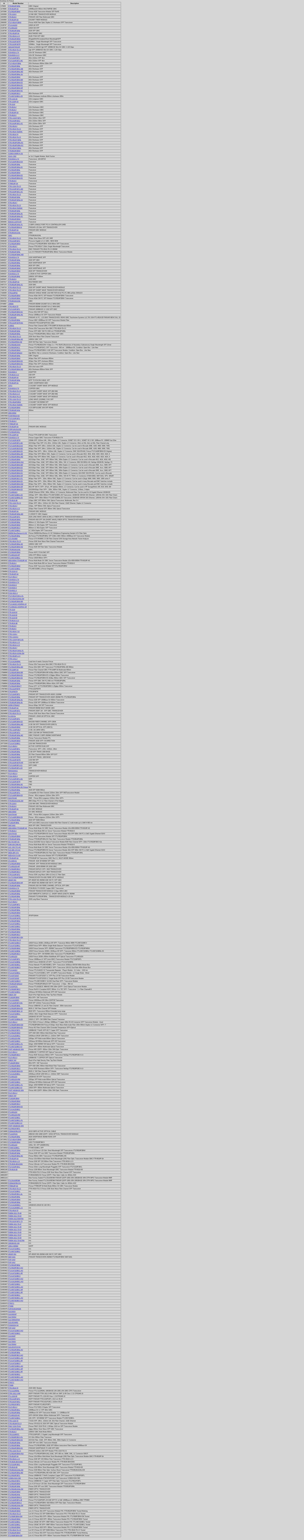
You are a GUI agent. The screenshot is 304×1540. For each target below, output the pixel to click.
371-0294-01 (12, 861)
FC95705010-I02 (14, 416)
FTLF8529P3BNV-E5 (15, 489)
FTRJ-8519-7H (13, 134)
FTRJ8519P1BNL (14, 31)
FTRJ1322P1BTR (14, 42)
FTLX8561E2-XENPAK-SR (17, 607)
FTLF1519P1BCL (14, 1167)
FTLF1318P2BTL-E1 (15, 765)
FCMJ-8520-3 (13, 776)
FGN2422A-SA (13, 1325)
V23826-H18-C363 (14, 1478)
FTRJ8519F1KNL (14, 410)
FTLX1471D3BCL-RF (15, 1273)
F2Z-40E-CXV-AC (14, 850)
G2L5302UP (12, 1314)
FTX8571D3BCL (13, 1148)
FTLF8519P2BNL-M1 (15, 784)
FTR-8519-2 (12, 107)
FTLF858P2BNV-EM (15, 1516)
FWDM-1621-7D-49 (14, 1227)
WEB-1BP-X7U (13, 853)
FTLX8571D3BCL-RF (15, 1292)
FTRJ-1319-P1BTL (14, 118)
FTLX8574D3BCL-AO (15, 1298)
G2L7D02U (12, 1342)
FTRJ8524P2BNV (14, 39)
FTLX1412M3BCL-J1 (15, 1208)
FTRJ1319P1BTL (14, 241)
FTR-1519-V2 (12, 571)
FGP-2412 (11, 1262)
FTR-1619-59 (12, 618)
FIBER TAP (12, 995)
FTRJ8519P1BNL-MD (15, 514)
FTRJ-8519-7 (12, 203)
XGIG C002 (12, 156)
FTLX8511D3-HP (14, 555)
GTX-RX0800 (12, 539)
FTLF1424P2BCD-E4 (15, 162)
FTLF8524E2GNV (14, 345)
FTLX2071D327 (13, 976)
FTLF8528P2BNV (14, 1142)
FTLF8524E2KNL (14, 1494)
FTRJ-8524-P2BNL (14, 148)
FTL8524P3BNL (13, 823)
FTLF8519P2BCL (14, 1410)
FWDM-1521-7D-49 (14, 1213)
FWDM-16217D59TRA (16, 1219)
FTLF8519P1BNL (14, 164)
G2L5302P (12, 1336)
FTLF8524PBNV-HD (15, 342)
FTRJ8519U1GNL (14, 233)
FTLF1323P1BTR (14, 440)
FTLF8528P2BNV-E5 (15, 481)
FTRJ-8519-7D (13, 306)
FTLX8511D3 (12, 28)
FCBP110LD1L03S (14, 429)
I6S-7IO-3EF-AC (14, 842)
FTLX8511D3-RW (14, 1038)
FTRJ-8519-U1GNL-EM (16, 653)
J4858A (11, 304)
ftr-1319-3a (12, 716)
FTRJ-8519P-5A (13, 33)
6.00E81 (11, 326)
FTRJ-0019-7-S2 (14, 631)
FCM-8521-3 (12, 590)
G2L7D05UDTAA (14, 1320)
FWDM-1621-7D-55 (14, 1232)
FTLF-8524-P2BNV (14, 22)
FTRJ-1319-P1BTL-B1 (16, 640)
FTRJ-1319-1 (12, 634)
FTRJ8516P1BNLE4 (15, 353)
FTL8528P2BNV (13, 997)
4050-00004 (12, 413)
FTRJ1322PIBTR (14, 689)
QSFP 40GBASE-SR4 (16, 1049)
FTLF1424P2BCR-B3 (15, 448)
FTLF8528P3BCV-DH (15, 937)
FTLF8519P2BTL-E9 (15, 768)
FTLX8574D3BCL (14, 965)
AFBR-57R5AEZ (14, 705)
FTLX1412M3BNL (14, 661)
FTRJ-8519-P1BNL (14, 140)
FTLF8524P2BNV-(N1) (16, 462)
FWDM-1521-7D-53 (14, 1216)
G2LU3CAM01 (13, 1322)
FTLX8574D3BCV (14, 967)
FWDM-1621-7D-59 (14, 1238)
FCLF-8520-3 (12, 746)
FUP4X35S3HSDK (14, 1309)
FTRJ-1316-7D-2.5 (14, 186)
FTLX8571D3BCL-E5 (15, 96)
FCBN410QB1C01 (14, 1183)
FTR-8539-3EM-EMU (15, 1164)
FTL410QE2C (13, 986)
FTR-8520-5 (12, 115)
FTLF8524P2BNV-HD (15, 369)
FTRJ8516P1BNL (14, 6)
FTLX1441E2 (12, 970)
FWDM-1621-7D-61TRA (16, 1240)
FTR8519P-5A (13, 184)
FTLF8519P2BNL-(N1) (16, 1429)
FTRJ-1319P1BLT (14, 730)
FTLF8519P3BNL (14, 754)
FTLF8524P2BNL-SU (15, 74)
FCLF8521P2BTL (14, 1030)
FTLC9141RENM (14, 1180)
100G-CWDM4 (13, 1246)
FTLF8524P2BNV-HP (15, 88)
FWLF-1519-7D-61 (14, 1426)
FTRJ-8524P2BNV (14, 402)
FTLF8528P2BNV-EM (15, 484)
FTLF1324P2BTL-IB (15, 1500)
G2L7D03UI (12, 1317)
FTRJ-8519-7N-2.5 (14, 137)
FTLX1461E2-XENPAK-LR (17, 604)
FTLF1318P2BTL (14, 959)
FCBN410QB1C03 (14, 1131)
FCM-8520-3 (12, 372)
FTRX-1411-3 (12, 659)
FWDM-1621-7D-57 (14, 1235)
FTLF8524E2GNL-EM (15, 1489)
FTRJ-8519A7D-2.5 (14, 1423)
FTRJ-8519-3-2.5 (14, 36)
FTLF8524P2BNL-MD (15, 72)
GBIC (10, 235)
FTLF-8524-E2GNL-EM (16, 599)
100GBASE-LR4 (13, 1243)
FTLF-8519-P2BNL (14, 63)
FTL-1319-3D (12, 1396)
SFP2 (10, 386)
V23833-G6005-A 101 (15, 153)
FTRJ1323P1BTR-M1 (15, 323)
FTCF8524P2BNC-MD (16, 255)
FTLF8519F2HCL (14, 432)
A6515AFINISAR (14, 47)
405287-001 (12, 880)
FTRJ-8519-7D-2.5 (14, 50)
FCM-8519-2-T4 (13, 257)
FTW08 (10, 1306)
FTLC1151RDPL (13, 1000)
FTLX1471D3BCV (14, 1276)
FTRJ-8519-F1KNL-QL (16, 651)
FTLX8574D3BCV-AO (15, 1301)
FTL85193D (12, 317)
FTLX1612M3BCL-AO (15, 1281)
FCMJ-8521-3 (13, 593)
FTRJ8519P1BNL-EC (15, 216)
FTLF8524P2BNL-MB (15, 69)
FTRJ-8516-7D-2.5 (14, 194)
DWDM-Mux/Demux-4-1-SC (17, 533)
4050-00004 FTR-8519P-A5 (17, 560)
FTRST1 (11, 1303)
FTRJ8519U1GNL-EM (15, 801)
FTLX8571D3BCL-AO (15, 1287)
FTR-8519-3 (12, 110)
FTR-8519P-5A (13, 9)
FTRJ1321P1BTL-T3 (15, 1221)
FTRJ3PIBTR (13, 692)
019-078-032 (12, 834)
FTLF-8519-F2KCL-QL (16, 596)
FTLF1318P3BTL (14, 749)
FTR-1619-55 (12, 615)
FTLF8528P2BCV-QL (15, 478)
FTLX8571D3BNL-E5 (15, 498)
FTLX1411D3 (12, 25)
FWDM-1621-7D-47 (14, 1224)
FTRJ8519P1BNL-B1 (15, 214)
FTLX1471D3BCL (14, 743)
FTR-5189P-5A (13, 670)
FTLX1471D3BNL (14, 962)
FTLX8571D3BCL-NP (15, 1290)
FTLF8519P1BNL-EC (15, 167)
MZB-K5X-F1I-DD (14, 855)
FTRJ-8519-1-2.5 (14, 642)
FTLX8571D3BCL (14, 530)
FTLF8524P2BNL (14, 66)
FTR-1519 (11, 104)
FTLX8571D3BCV (14, 943)
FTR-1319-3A (12, 99)
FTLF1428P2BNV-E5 (15, 451)
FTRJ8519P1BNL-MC (15, 735)
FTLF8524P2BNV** (15, 686)
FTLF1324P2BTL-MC (15, 61)
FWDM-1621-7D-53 (14, 1230)
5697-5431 (11, 825)
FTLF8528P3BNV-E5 (15, 1027)
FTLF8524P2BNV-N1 (15, 91)
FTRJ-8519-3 (12, 126)
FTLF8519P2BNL (14, 170)
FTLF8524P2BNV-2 (15, 1503)
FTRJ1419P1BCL (14, 121)
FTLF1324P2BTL (14, 58)
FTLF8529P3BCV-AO (15, 1268)
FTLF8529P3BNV (14, 741)
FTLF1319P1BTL (14, 309)
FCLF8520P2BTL (14, 1475)
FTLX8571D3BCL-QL (15, 1044)
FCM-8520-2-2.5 (13, 55)
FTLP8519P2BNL (14, 1202)
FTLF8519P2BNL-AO (15, 1350)
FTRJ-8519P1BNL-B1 (15, 143)
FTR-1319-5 (12, 14)
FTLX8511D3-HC (14, 1415)
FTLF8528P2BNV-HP (15, 487)
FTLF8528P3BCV (14, 989)
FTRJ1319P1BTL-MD (15, 189)
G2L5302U (12, 1311)
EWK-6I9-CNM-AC (14, 844)
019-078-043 (12, 798)
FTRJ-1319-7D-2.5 (14, 503)
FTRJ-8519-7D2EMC (15, 132)
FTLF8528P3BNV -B (15, 1011)
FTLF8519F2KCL (14, 347)
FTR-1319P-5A (13, 102)
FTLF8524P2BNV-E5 (15, 82)
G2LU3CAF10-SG (14, 1347)
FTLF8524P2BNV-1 (15, 1497)
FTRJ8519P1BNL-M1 (15, 315)
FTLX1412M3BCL (14, 1205)
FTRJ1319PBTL (13, 1434)
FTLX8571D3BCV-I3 (15, 1047)
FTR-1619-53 (12, 612)
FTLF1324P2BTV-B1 (15, 1003)
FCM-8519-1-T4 (13, 52)
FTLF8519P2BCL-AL (15, 1194)
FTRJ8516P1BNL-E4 (15, 200)
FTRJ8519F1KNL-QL (15, 224)
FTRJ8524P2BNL (14, 265)
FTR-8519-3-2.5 (13, 375)
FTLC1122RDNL (13, 1391)
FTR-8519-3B (12, 500)
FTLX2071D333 (13, 978)
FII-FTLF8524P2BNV (15, 877)
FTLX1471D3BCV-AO (15, 1279)
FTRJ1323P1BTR (14, 44)
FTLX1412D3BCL (14, 1036)
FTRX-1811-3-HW (14, 1393)
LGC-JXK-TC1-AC (14, 847)
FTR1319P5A (13, 293)
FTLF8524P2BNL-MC (15, 1156)
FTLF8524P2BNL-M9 (15, 454)
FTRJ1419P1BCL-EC (15, 123)
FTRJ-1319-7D (13, 1421)
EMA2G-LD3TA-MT (15, 222)
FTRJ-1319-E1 (13, 637)
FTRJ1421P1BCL (14, 1402)
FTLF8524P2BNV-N (15, 227)
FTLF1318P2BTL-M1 (15, 779)
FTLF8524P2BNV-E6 (15, 470)
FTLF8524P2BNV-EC (15, 85)
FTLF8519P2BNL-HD (15, 339)
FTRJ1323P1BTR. (14, 760)
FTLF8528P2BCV (14, 93)
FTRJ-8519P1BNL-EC (15, 145)
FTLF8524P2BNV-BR (15, 80)
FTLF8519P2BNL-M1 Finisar (18, 787)
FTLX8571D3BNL (14, 951)
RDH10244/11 (13, 771)
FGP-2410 (11, 1260)
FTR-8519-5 (12, 17)
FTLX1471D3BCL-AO (15, 1271)
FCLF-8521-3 (12, 577)
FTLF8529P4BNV (14, 948)
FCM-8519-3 (12, 585)
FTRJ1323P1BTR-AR (15, 763)
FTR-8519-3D (12, 1169)
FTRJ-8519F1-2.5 (14, 656)
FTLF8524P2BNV (14, 11)
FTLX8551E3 (12, 492)
